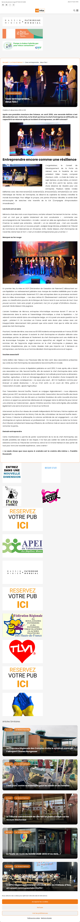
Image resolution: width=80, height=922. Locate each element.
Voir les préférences (40, 913)
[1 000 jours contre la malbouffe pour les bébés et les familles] (40, 774)
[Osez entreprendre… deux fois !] (40, 66)
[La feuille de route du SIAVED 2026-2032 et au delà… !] (40, 843)
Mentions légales (46, 918)
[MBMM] (40, 21)
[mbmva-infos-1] (40, 572)
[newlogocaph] (40, 33)
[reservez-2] (40, 598)
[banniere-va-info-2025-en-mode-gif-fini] (40, 45)
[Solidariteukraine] (40, 704)
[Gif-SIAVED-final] (60, 473)
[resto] (60, 496)
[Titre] (3, 5)
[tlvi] (40, 651)
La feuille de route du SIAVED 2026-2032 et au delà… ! (33, 854)
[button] (74, 10)
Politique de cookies (33, 918)
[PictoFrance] (20, 496)
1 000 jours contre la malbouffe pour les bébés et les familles (38, 785)
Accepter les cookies (40, 902)
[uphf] (20, 473)
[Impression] (40, 545)
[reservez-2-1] (40, 519)
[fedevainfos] (40, 625)
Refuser (40, 907)
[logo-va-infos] (40, 10)
